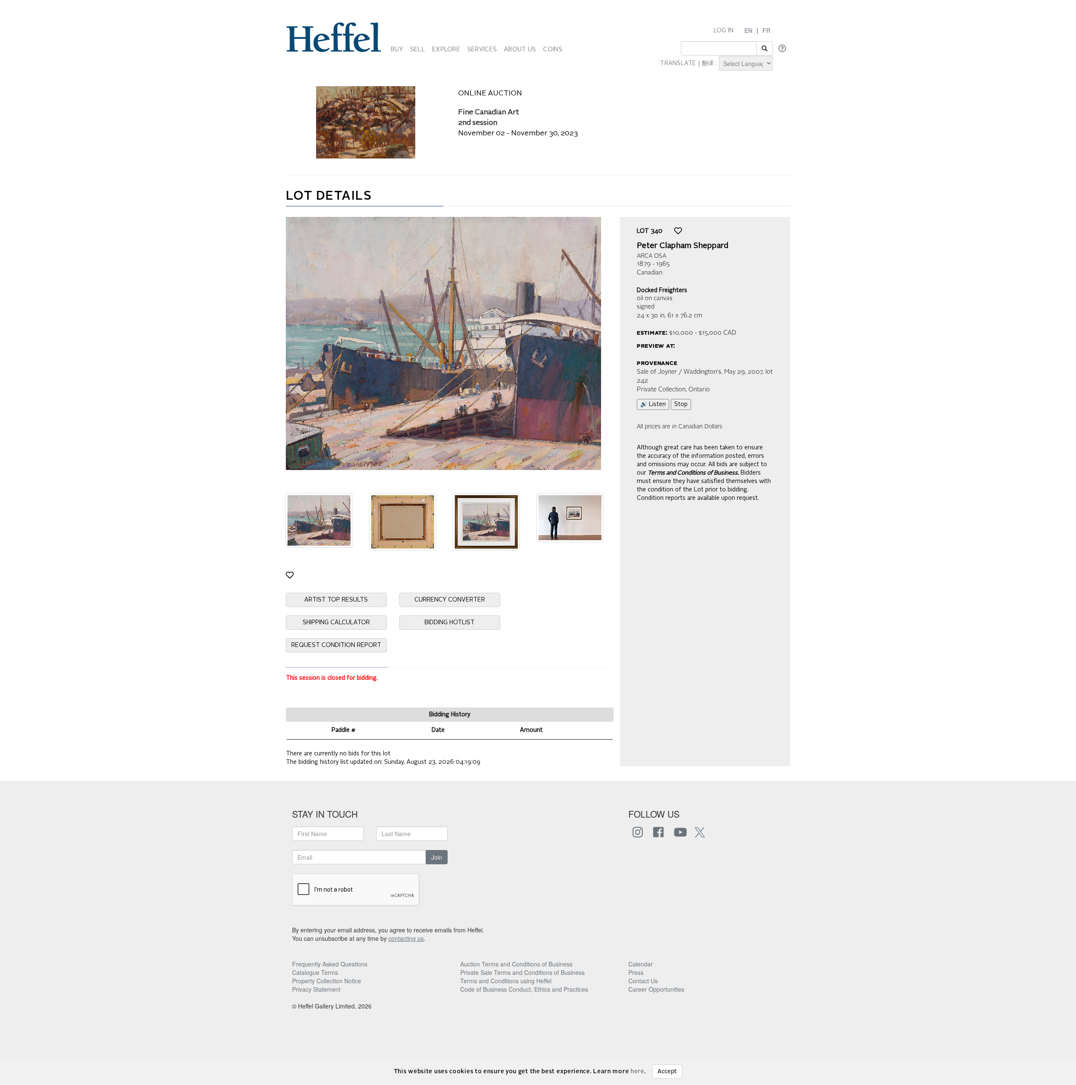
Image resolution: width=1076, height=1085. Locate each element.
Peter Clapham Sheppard (682, 246)
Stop (681, 404)
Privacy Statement (316, 989)
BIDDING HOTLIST (450, 623)
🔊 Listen (653, 404)
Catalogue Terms (315, 972)
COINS (552, 50)
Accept (667, 1071)
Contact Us (643, 981)
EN (748, 30)
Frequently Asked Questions (329, 964)
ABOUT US (520, 50)
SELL (417, 50)
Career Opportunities (656, 989)
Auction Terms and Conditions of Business (516, 964)
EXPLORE (446, 50)
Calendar (640, 964)
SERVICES (482, 50)
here (637, 1071)
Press (635, 972)
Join (436, 857)
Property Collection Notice (326, 981)
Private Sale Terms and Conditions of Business (522, 972)
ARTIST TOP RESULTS (336, 600)
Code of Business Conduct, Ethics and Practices (524, 989)
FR (766, 30)
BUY (397, 50)
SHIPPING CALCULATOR (336, 623)
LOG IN (724, 31)
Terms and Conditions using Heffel (505, 981)
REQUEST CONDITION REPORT (336, 645)
